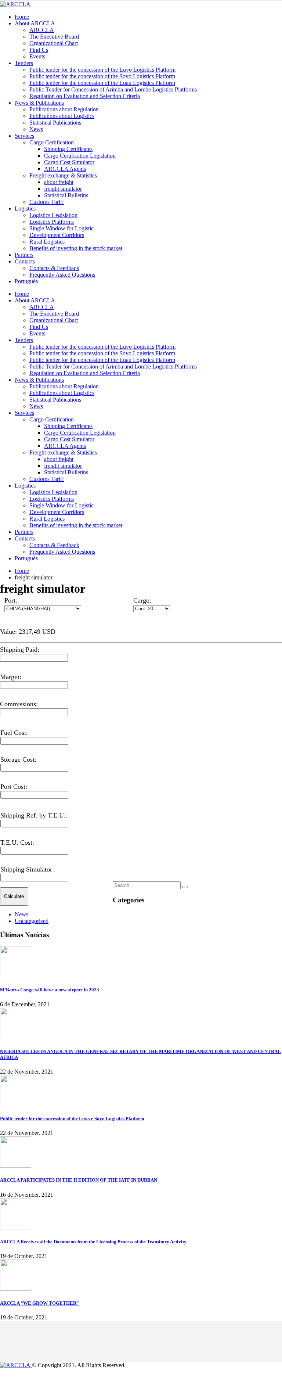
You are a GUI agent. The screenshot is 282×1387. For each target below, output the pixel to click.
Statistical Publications (55, 122)
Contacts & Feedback (54, 268)
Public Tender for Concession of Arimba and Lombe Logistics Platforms (113, 89)
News (36, 129)
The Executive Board (54, 36)
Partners (24, 255)
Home (22, 17)
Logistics (25, 208)
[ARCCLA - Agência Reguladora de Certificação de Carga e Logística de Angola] (15, 4)
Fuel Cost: (14, 732)
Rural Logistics (47, 241)
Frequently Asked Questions (62, 275)
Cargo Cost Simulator (69, 162)
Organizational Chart (53, 43)
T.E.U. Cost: (17, 842)
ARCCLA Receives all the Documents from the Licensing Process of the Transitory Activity (93, 1241)
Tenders (24, 63)
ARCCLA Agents (65, 169)
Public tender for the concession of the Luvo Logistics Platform (102, 70)
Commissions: (19, 704)
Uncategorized (31, 921)
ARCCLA (41, 30)
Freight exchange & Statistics (63, 175)
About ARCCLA (35, 23)
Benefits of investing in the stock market (75, 248)
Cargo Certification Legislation (80, 155)
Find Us (38, 50)
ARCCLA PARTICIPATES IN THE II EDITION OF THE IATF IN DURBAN (78, 1180)
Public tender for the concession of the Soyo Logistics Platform (102, 76)
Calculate (14, 896)
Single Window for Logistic (61, 228)
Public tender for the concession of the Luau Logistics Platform (102, 83)
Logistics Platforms (51, 222)
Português (26, 281)
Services (24, 136)
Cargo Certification (51, 142)
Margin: (10, 676)
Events (37, 56)
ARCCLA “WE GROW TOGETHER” (39, 1303)
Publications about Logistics (61, 116)
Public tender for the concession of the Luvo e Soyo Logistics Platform (72, 1118)
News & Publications (39, 103)
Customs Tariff (46, 202)
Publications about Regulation (64, 109)
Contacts (25, 261)
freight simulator (63, 189)
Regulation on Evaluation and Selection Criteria (84, 96)
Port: (10, 600)
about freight (58, 182)
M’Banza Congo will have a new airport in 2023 (49, 989)
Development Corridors (56, 235)
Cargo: (142, 600)
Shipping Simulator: (27, 869)
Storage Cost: (18, 759)
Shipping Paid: (19, 649)
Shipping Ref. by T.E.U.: (34, 815)
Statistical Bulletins (66, 195)
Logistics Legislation (53, 215)
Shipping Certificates (68, 149)
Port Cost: (13, 786)
